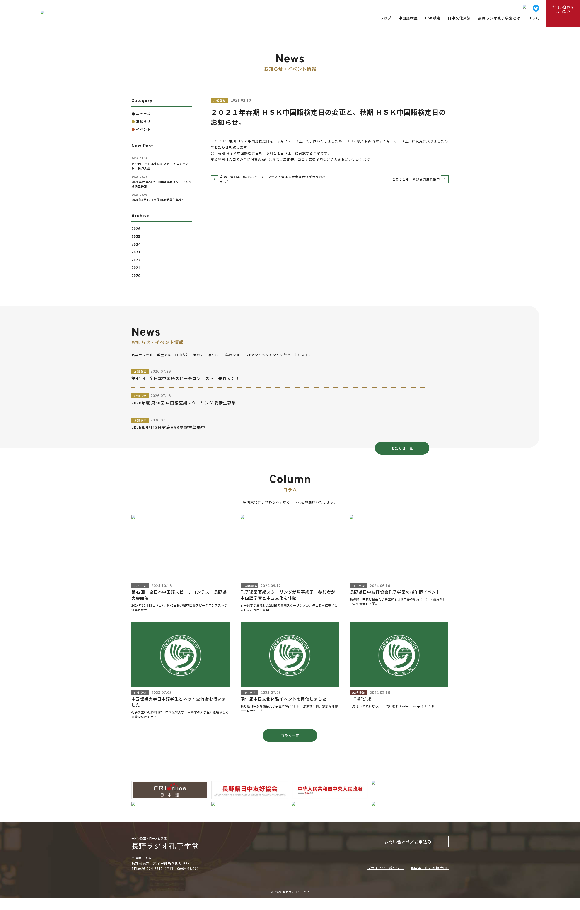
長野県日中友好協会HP (430, 867)
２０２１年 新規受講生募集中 (417, 179)
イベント (143, 129)
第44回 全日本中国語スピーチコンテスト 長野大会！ (185, 378)
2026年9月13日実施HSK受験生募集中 (168, 427)
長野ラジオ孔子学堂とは (499, 18)
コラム (533, 18)
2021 (135, 267)
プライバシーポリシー (385, 867)
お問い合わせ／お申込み (408, 842)
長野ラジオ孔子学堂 (165, 845)
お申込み (563, 9)
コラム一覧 (290, 735)
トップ (385, 18)
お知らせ (143, 121)
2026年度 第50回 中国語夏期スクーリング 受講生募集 (183, 403)
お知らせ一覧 (402, 448)
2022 (135, 260)
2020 (135, 275)
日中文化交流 (459, 18)
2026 (135, 228)
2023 (135, 252)
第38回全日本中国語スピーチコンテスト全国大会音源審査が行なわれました (272, 179)
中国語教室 (408, 18)
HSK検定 (433, 18)
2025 (135, 236)
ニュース (143, 113)
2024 (135, 244)
